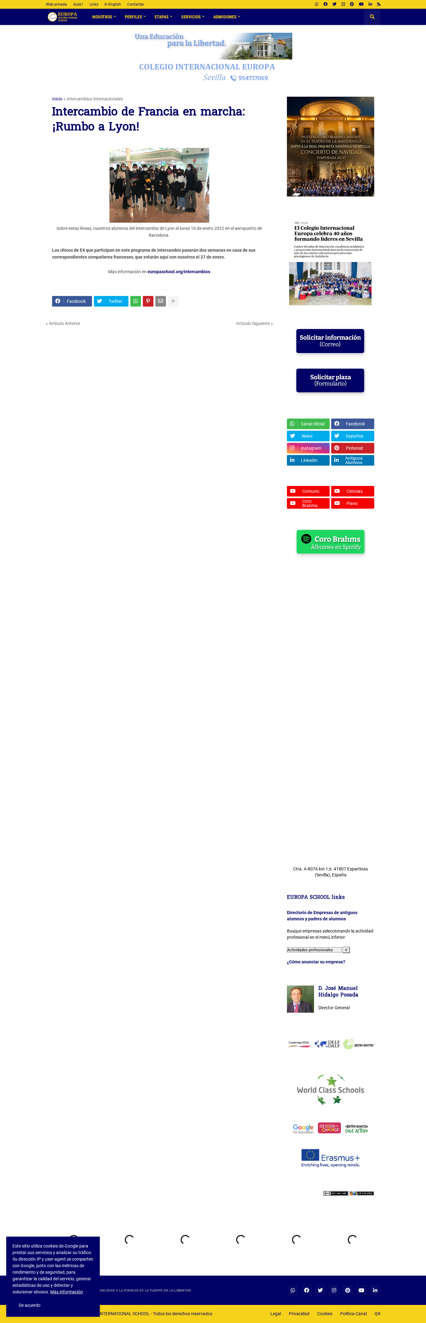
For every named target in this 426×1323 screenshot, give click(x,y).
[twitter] (334, 4)
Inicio (57, 99)
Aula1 (78, 4)
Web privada (56, 4)
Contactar (135, 4)
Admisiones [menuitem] (225, 16)
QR (377, 1313)
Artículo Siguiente (253, 323)
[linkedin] (370, 4)
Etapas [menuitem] (162, 16)
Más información (66, 1291)
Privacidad (299, 1313)
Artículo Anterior (64, 323)
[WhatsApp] (135, 301)
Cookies (324, 1313)
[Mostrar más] (173, 301)
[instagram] (343, 4)
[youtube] (361, 4)
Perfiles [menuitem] (133, 16)
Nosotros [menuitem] (102, 16)
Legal (275, 1313)
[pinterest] (352, 4)
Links (94, 4)
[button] (372, 17)
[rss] (378, 4)
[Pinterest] (148, 301)
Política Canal (353, 1313)
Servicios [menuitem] (191, 16)
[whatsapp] (316, 4)
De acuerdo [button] (30, 1305)
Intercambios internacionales (95, 99)
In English (112, 4)
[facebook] (325, 4)
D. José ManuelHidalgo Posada (338, 992)
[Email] (160, 301)
